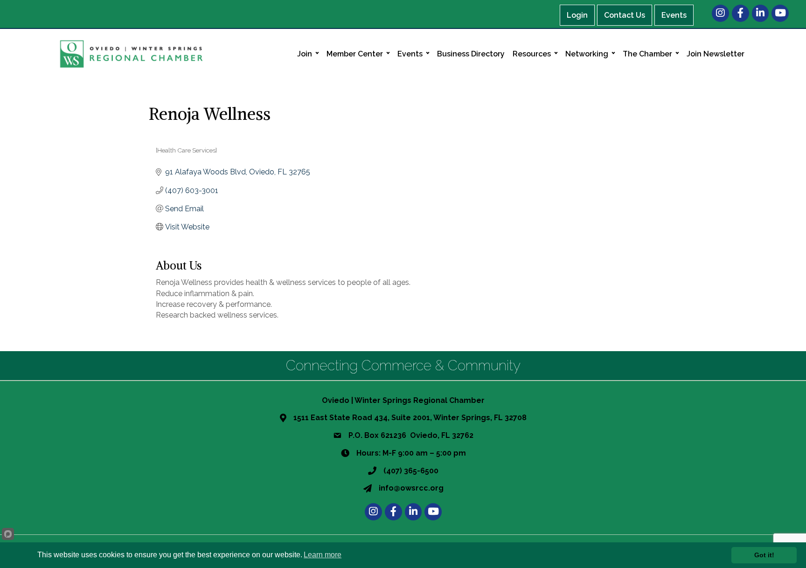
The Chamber (647, 53)
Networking (586, 53)
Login (577, 15)
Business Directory (471, 53)
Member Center (355, 53)
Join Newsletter (715, 53)
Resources (532, 53)
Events (674, 15)
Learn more (322, 555)
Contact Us (624, 15)
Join (304, 53)
